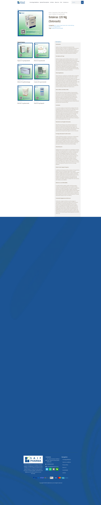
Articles (52, 2)
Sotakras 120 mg (54, 28)
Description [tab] (58, 41)
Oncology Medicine (34, 2)
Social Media (65, 470)
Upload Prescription (44, 2)
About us (57, 2)
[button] (18, 9)
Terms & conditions (66, 462)
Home (50, 12)
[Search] (82, 2)
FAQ (61, 2)
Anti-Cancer (57, 25)
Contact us (65, 2)
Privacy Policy (65, 464)
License (64, 472)
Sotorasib (61, 28)
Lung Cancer (55, 12)
